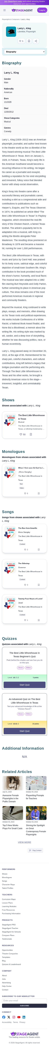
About (4, 975)
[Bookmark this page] (29, 41)
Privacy (22, 1022)
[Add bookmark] (31, 434)
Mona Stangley (25, 472)
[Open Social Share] (36, 41)
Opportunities (7, 950)
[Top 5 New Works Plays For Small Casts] (13, 813)
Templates (6, 957)
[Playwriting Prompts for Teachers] (36, 783)
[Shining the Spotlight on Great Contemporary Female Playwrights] (36, 813)
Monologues (7, 877)
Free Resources (8, 910)
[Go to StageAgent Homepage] (24, 1034)
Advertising (6, 983)
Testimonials (7, 939)
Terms (15, 1022)
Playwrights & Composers (11, 19)
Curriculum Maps (9, 899)
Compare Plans (8, 935)
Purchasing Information (11, 913)
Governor (22, 567)
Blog (4, 961)
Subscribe (24, 1006)
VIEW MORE (24, 842)
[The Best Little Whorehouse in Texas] (10, 425)
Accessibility (7, 1022)
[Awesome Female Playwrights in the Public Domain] (13, 783)
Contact (5, 990)
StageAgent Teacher (10, 928)
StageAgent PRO (9, 925)
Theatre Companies (10, 954)
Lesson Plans (7, 903)
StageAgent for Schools (11, 932)
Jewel (20, 603)
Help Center (7, 986)
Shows (4, 874)
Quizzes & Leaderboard (11, 964)
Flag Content (37, 850)
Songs (4, 881)
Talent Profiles (7, 888)
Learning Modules (9, 906)
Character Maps (8, 885)
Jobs (4, 979)
